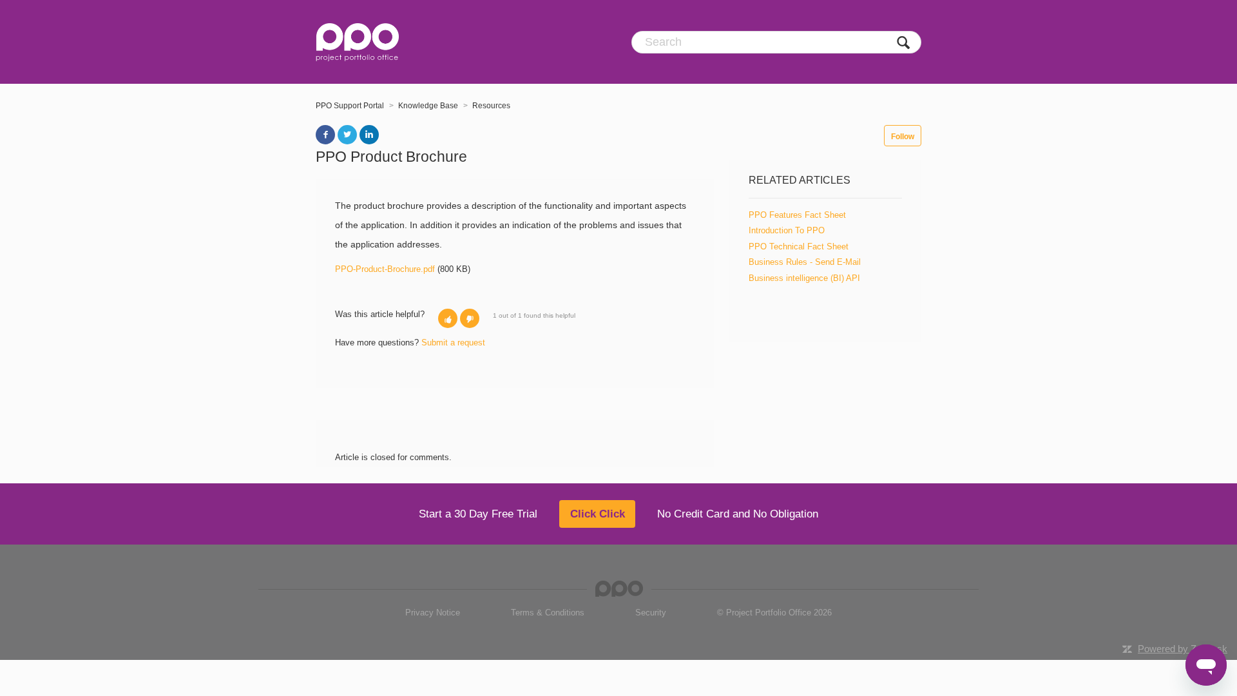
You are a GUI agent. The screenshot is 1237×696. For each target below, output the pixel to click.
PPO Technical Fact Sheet (799, 246)
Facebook (325, 134)
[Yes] (447, 318)
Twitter (347, 134)
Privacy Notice (432, 612)
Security (650, 612)
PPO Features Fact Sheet (797, 215)
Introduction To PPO (787, 230)
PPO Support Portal (350, 105)
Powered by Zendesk (1182, 648)
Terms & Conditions (547, 612)
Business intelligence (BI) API (804, 278)
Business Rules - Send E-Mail (805, 262)
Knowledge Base (428, 105)
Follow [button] (902, 136)
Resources (491, 105)
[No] (469, 318)
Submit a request (453, 342)
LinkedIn (369, 134)
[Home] (357, 42)
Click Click (597, 514)
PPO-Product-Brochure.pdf (385, 269)
